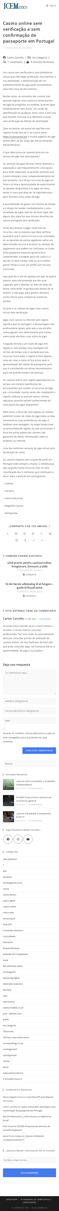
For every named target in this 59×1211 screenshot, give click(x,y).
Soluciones (8, 1031)
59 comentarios (35, 788)
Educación (8, 942)
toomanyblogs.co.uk (13, 1043)
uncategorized (10, 1049)
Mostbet (7, 989)
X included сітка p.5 (12, 1078)
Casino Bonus (9, 894)
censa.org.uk (9, 918)
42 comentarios (35, 821)
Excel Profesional (11, 1116)
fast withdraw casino (13, 966)
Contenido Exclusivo (13, 930)
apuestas (7, 876)
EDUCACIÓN (11, 1199)
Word (5, 1067)
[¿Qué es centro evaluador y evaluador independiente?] (8, 784)
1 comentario (15, 62)
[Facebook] (7, 839)
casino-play (8, 912)
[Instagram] (17, 839)
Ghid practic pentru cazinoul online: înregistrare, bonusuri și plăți (29, 566)
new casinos (9, 1001)
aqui (27, 646)
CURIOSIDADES (29, 1202)
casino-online (9, 906)
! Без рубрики (10, 859)
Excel (5, 960)
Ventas (6, 1061)
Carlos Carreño (15, 57)
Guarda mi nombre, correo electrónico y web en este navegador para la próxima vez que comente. (29, 737)
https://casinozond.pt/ (15, 136)
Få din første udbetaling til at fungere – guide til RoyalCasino (29, 587)
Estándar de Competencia (15, 954)
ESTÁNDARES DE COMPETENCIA (35, 1199)
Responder (45, 619)
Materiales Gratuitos (13, 983)
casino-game (9, 900)
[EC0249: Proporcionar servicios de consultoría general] (8, 800)
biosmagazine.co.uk (12, 882)
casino (6, 888)
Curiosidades (9, 936)
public (6, 1019)
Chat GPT (7, 924)
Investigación (9, 971)
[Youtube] (27, 839)
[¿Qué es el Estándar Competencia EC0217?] (8, 816)
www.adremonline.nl (13, 1073)
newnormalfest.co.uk (13, 1007)
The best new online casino (16, 1037)
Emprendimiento (11, 948)
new (5, 995)
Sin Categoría (39, 57)
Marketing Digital (11, 977)
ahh (5, 871)
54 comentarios (35, 804)
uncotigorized (9, 1055)
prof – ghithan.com (12, 1013)
